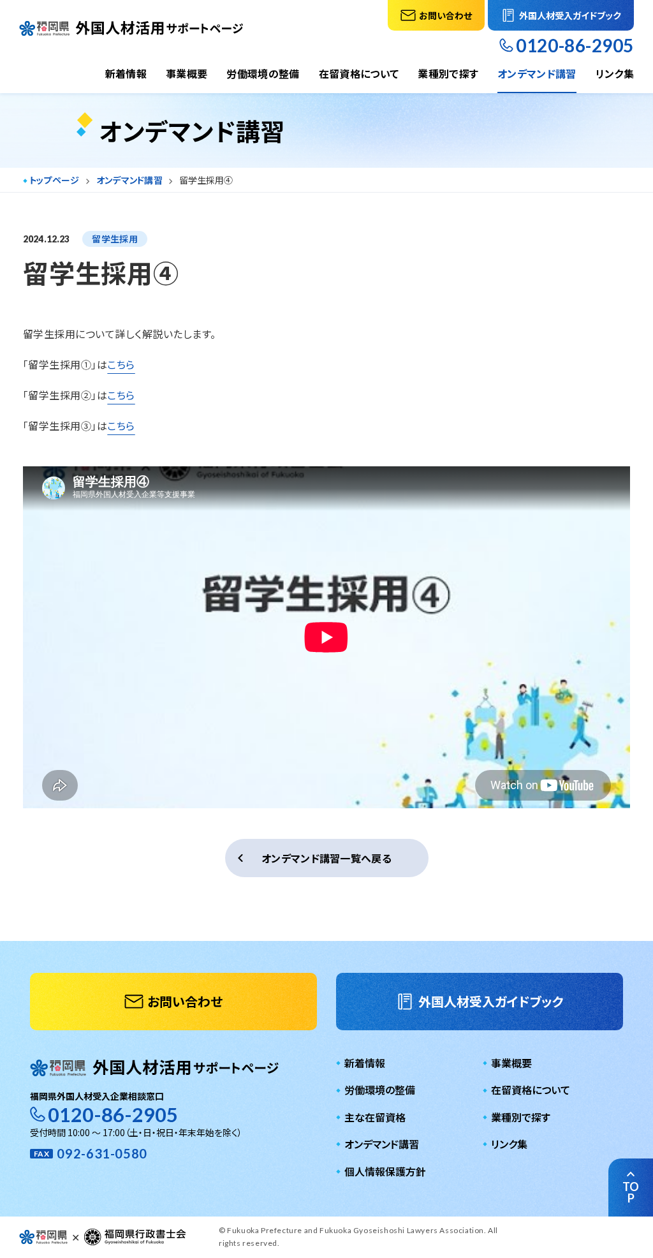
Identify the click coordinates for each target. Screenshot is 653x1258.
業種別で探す (448, 73)
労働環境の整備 (262, 73)
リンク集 (615, 73)
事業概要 (186, 73)
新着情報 (126, 73)
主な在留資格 (375, 1117)
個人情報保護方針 (385, 1171)
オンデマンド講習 (536, 73)
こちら (121, 364)
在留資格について (359, 73)
